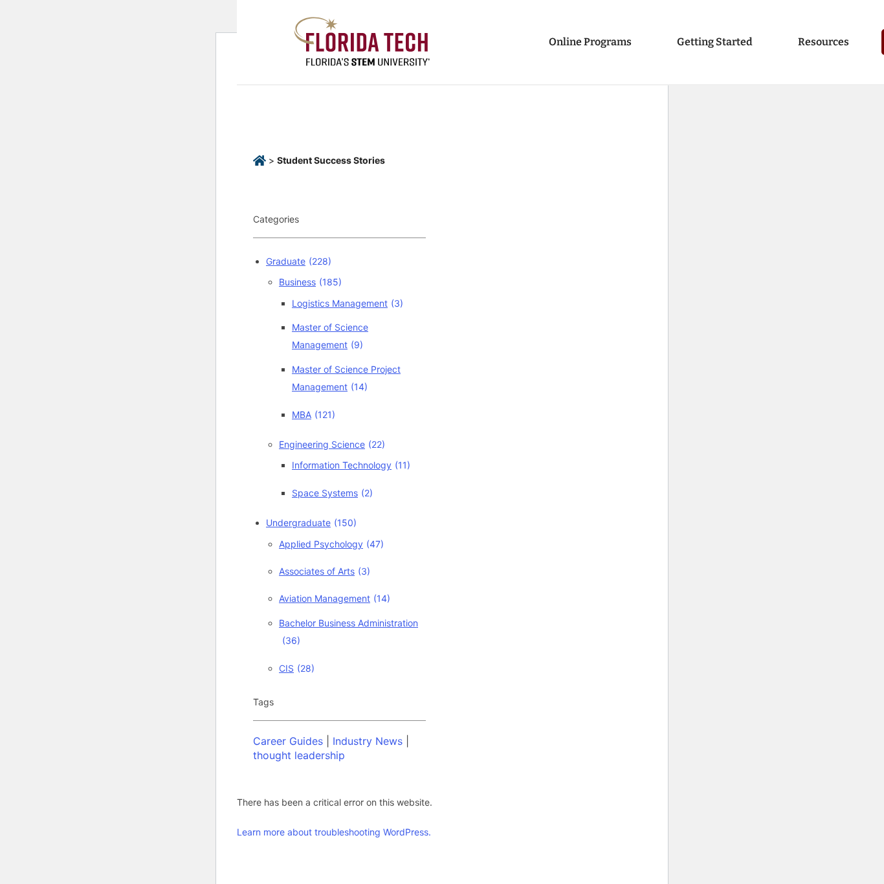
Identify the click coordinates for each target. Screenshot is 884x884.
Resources (823, 42)
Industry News (368, 741)
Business (310, 281)
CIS (297, 668)
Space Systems (332, 492)
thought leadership (299, 755)
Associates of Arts (324, 571)
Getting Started (715, 42)
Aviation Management (334, 598)
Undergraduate (311, 522)
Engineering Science (332, 444)
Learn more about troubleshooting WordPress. (334, 831)
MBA (313, 414)
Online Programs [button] (590, 42)
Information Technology (351, 464)
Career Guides (288, 741)
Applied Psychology (331, 543)
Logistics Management (347, 303)
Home (259, 160)
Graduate (298, 261)
